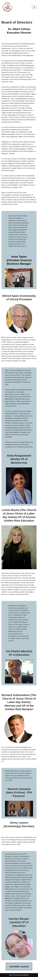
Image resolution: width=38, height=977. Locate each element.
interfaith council (19, 966)
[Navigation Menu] (34, 7)
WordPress (25, 975)
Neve (11, 975)
